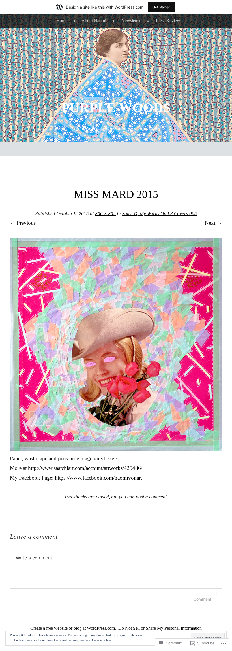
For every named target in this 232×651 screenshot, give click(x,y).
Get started (161, 7)
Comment (202, 599)
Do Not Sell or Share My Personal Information (160, 628)
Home (61, 20)
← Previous (23, 223)
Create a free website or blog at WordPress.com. (73, 628)
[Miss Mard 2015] (116, 449)
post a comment (151, 496)
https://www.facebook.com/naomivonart (98, 478)
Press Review (168, 20)
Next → (213, 223)
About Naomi (93, 20)
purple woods (116, 107)
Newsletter (131, 20)
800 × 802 (105, 213)
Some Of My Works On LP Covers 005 (159, 213)
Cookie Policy (101, 640)
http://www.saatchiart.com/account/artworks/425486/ (85, 468)
